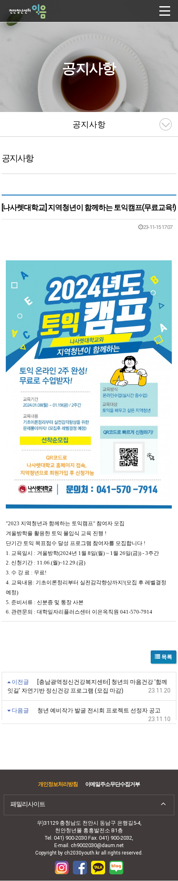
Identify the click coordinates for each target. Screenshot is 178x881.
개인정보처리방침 (58, 784)
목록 (166, 657)
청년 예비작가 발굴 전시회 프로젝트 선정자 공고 (99, 710)
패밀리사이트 (27, 804)
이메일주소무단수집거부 (112, 784)
